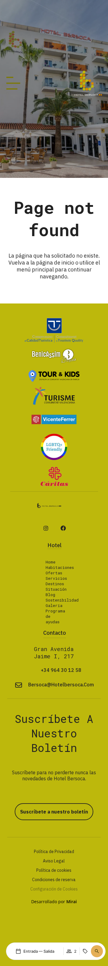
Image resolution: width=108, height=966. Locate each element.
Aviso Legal (54, 861)
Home (51, 562)
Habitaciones (60, 567)
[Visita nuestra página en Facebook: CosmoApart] (63, 528)
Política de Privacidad (54, 851)
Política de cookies (53, 870)
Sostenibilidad (62, 600)
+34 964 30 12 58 (61, 670)
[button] (97, 951)
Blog (50, 594)
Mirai (71, 901)
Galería (54, 605)
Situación (56, 589)
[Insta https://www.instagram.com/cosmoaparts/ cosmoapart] (46, 528)
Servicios (56, 578)
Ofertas (54, 573)
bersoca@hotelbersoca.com (61, 685)
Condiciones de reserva (54, 879)
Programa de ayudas (55, 616)
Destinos (55, 583)
